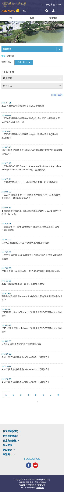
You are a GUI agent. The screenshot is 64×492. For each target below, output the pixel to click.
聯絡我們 (40, 488)
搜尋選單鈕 (46, 10)
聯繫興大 (7, 454)
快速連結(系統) (11, 436)
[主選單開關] (60, 10)
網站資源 (7, 445)
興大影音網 (35, 465)
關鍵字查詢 (57, 94)
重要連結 (53, 18)
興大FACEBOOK (28, 465)
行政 (11, 18)
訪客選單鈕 (53, 10)
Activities (22, 62)
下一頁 (37, 401)
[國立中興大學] (13, 5)
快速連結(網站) (10, 431)
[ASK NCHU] (10, 11)
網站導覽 (50, 4)
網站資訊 (7, 449)
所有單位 (7, 85)
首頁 (3, 56)
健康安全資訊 (10, 440)
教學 (32, 18)
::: (42, 4)
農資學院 (7, 78)
